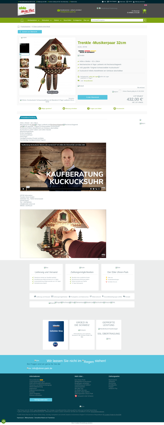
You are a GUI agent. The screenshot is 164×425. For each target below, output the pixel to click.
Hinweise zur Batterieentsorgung (40, 385)
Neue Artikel (67, 20)
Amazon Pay (113, 388)
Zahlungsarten (114, 376)
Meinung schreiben (71, 108)
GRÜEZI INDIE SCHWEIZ (82, 323)
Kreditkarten (113, 385)
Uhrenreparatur (80, 387)
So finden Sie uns (112, 282)
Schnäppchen (77, 20)
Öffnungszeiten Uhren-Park (84, 393)
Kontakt (128, 297)
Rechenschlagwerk (56, 124)
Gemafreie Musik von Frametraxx (45, 417)
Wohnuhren (45, 20)
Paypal (111, 387)
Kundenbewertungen (113, 279)
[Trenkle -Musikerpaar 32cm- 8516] (22, 44)
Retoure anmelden (35, 395)
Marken (56, 20)
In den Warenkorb (92, 97)
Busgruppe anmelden (82, 383)
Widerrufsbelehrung (36, 387)
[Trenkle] (81, 55)
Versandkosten (88, 81)
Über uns (86, 20)
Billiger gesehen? (46, 108)
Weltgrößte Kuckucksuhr (83, 381)
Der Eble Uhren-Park (117, 272)
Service (130, 1)
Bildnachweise (29, 417)
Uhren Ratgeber (113, 1)
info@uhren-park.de (42, 368)
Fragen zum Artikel (95, 108)
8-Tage (32, 124)
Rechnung (112, 383)
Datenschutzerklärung (36, 390)
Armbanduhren (32, 20)
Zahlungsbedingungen (37, 381)
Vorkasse (112, 381)
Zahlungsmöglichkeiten (82, 272)
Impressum (33, 388)
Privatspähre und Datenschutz (80, 297)
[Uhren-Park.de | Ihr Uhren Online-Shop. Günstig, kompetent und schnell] (26, 10)
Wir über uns (79, 388)
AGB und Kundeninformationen (39, 383)
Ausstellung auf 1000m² (83, 385)
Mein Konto (122, 1)
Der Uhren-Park (80, 380)
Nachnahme (113, 380)
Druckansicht (120, 108)
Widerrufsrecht (96, 297)
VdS (21, 126)
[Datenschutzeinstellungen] (3, 421)
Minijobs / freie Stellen (82, 392)
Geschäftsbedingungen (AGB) (113, 297)
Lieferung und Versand (46, 272)
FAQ (105, 1)
